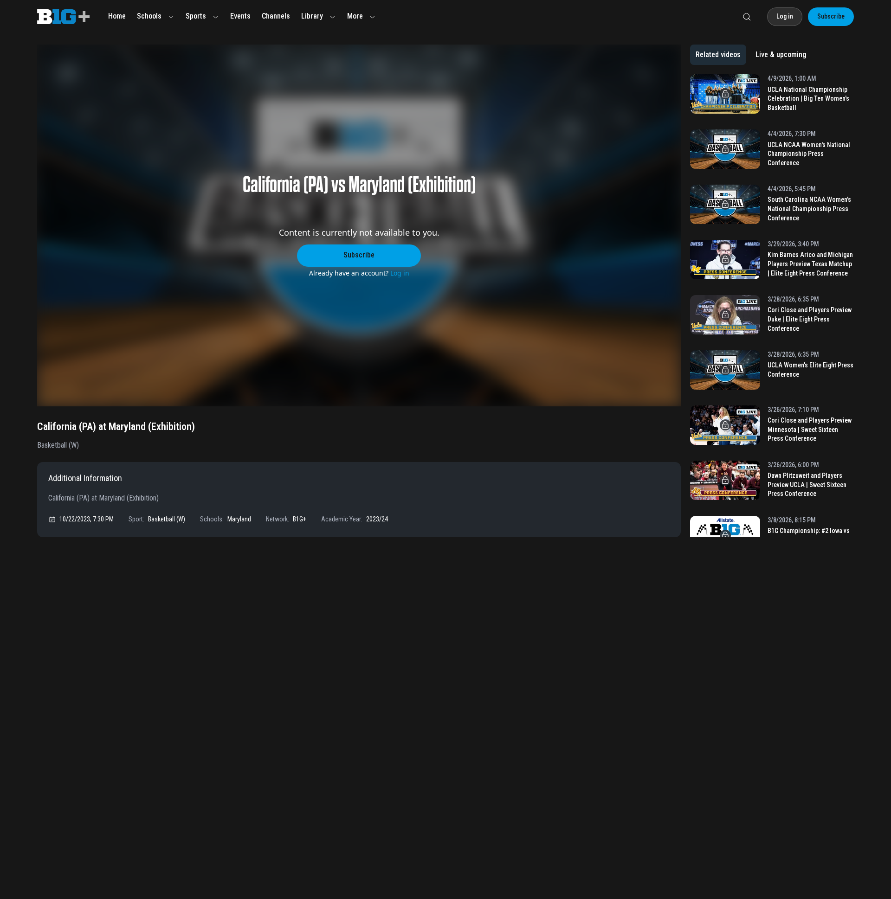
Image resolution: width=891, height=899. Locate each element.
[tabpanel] (772, 305)
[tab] (718, 55)
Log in (399, 273)
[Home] (63, 16)
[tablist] (751, 55)
